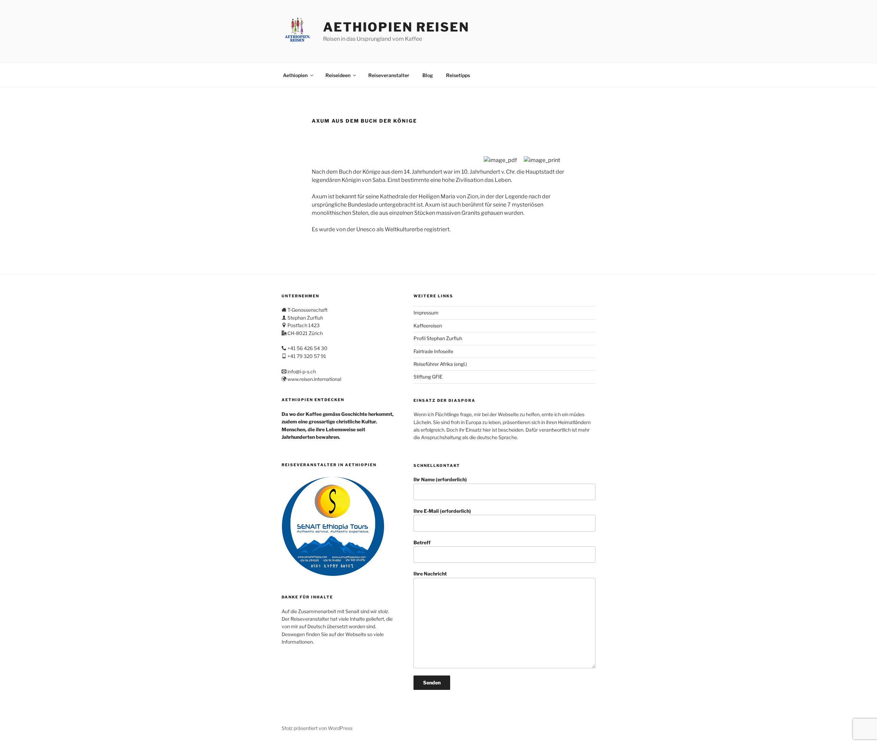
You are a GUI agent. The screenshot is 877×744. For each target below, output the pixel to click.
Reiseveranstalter (388, 75)
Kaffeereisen (427, 325)
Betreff (422, 542)
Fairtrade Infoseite (433, 351)
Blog (427, 75)
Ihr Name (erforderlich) (440, 479)
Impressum (425, 312)
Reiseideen (337, 75)
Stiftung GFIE (428, 377)
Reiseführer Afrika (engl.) (440, 364)
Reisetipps (458, 75)
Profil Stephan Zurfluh (437, 338)
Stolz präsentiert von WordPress (317, 728)
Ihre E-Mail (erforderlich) (442, 511)
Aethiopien (295, 75)
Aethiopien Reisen (396, 27)
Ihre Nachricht (430, 573)
